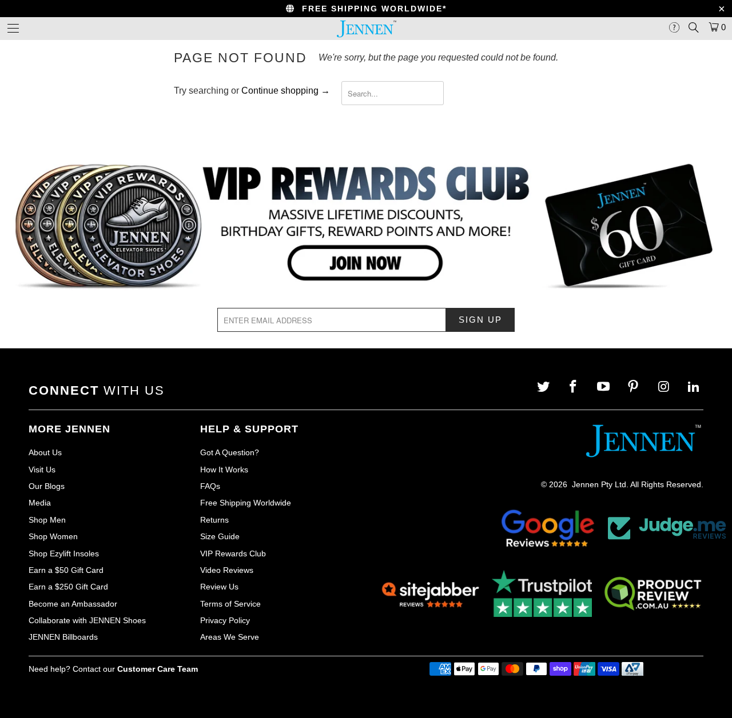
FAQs (210, 486)
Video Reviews (226, 570)
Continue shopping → (285, 90)
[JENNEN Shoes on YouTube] (604, 387)
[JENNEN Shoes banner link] (366, 226)
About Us (45, 452)
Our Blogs (47, 486)
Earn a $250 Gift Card (68, 586)
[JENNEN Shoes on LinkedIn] (694, 387)
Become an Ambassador (73, 603)
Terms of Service (230, 603)
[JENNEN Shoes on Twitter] (544, 387)
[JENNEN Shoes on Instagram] (665, 387)
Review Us (219, 586)
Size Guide (220, 536)
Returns (214, 519)
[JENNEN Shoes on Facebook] (574, 387)
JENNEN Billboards (63, 636)
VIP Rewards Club (233, 553)
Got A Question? (229, 452)
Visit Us (42, 469)
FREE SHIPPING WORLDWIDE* (371, 8)
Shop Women (53, 536)
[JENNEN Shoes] (366, 28)
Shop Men (47, 519)
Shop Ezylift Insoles (64, 553)
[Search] (693, 27)
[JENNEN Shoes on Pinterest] (634, 387)
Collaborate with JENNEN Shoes (87, 620)
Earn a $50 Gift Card (66, 570)
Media (40, 502)
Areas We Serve (229, 636)
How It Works (224, 469)
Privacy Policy (225, 620)
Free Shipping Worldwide (245, 502)
